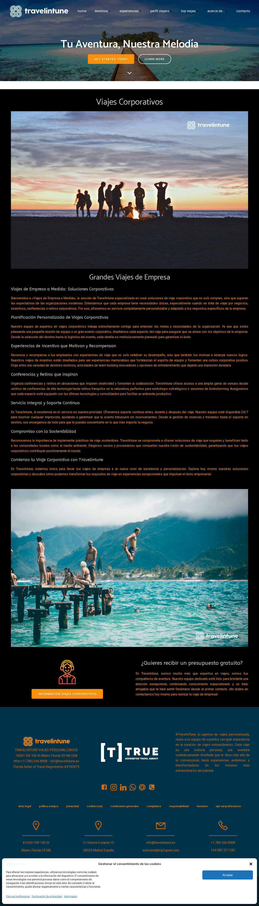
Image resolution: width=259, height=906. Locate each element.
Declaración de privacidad (47, 896)
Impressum (70, 896)
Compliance (154, 806)
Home (82, 11)
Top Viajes (188, 11)
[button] (251, 864)
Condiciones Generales (124, 806)
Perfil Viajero (159, 11)
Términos (202, 806)
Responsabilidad (179, 806)
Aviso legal (24, 806)
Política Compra (48, 806)
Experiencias (129, 11)
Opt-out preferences (18, 896)
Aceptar (228, 875)
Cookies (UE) (94, 806)
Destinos (101, 11)
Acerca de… (216, 11)
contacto (243, 11)
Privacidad (72, 806)
